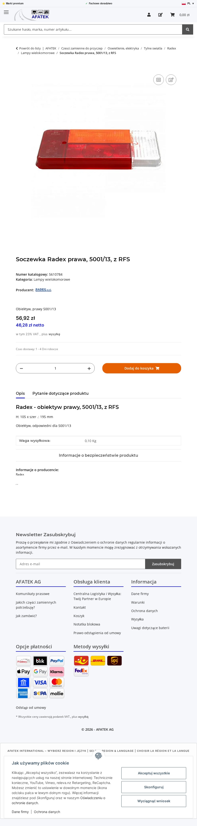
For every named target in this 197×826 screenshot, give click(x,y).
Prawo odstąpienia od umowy (97, 633)
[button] (148, 14)
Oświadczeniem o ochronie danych (99, 542)
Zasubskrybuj (163, 564)
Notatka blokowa (87, 624)
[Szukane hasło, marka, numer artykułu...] (187, 29)
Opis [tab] (20, 393)
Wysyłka (137, 619)
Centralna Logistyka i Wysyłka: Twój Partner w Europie (97, 596)
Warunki (138, 602)
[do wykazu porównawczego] (158, 79)
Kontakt (80, 607)
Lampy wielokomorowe (52, 279)
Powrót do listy (30, 48)
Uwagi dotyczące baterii (150, 628)
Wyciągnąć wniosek (153, 801)
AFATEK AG (105, 729)
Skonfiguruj (154, 787)
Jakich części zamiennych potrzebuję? (36, 605)
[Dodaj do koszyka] (20, 68)
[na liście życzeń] (171, 79)
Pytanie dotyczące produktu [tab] (60, 393)
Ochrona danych (47, 812)
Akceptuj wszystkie (154, 773)
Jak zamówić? (26, 615)
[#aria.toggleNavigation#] (6, 10)
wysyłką (83, 717)
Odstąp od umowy (31, 707)
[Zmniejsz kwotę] (21, 368)
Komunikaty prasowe (32, 593)
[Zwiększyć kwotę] (89, 368)
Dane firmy (20, 812)
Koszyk (79, 615)
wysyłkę (54, 334)
